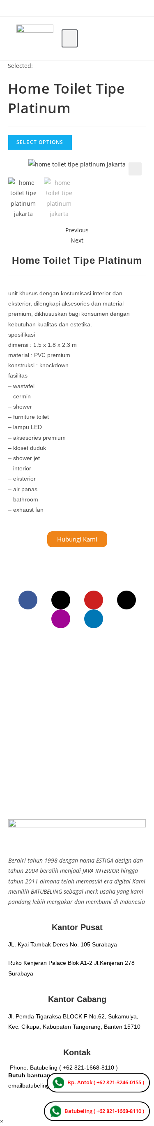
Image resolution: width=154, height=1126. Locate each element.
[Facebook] (27, 600)
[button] (70, 38)
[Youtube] (93, 600)
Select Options (40, 142)
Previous (77, 230)
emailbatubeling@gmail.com (45, 1085)
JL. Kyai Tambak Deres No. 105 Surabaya (62, 944)
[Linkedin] (93, 618)
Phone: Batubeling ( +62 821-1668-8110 (62, 1067)
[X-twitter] (60, 600)
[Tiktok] (126, 600)
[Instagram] (60, 618)
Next (77, 240)
